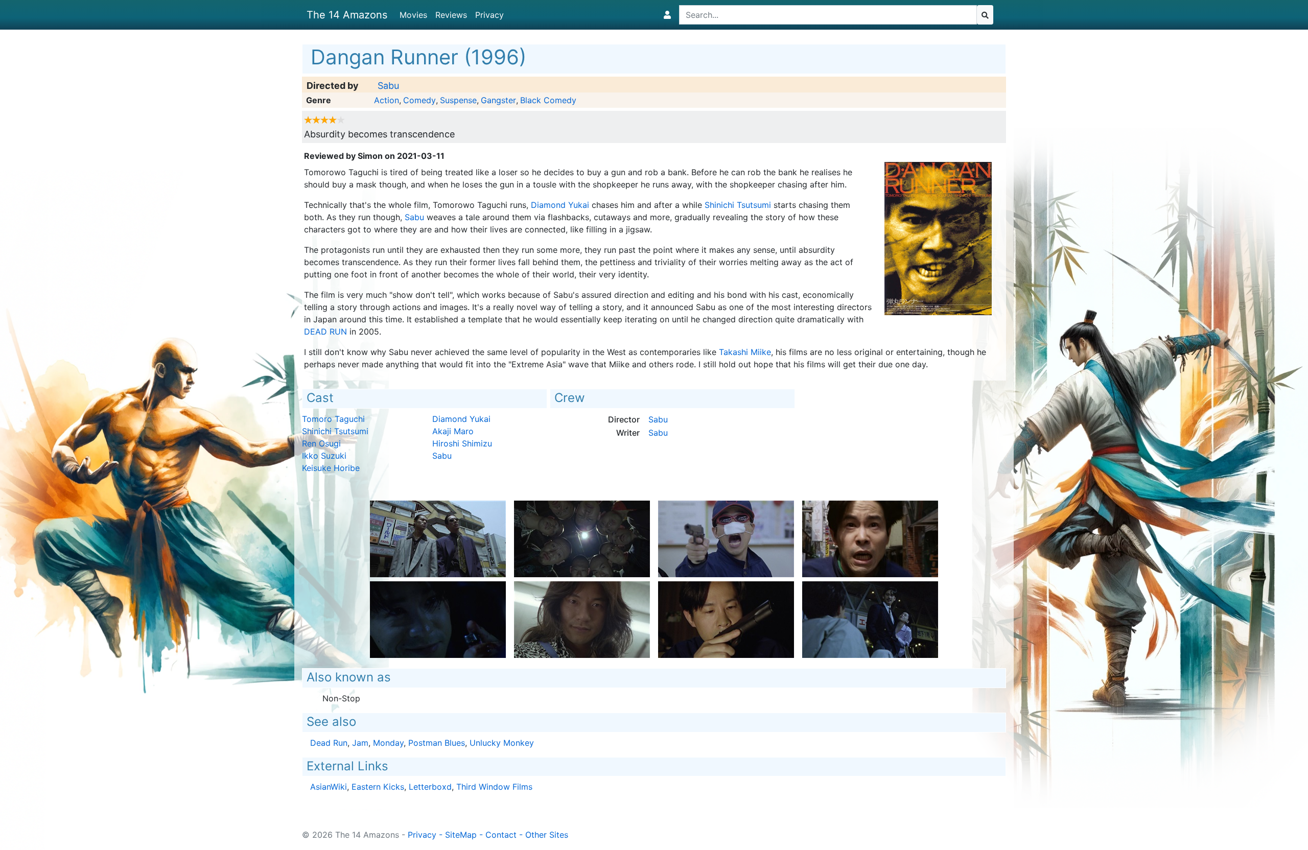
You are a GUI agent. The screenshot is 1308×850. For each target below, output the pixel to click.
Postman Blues (436, 743)
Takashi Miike (745, 352)
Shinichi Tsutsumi (738, 205)
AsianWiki (328, 787)
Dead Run (325, 331)
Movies (413, 15)
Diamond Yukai (560, 205)
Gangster (498, 100)
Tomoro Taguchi (333, 419)
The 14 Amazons (347, 15)
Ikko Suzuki (324, 456)
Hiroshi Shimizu (462, 443)
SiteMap (461, 835)
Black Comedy (548, 100)
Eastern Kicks (378, 787)
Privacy (489, 15)
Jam (360, 743)
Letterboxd (430, 787)
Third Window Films (494, 787)
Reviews (451, 15)
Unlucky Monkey (502, 743)
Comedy (419, 100)
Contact (501, 835)
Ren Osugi (321, 443)
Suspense (458, 100)
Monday (388, 743)
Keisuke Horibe (331, 468)
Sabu (388, 85)
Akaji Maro (453, 431)
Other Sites (546, 835)
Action (386, 100)
